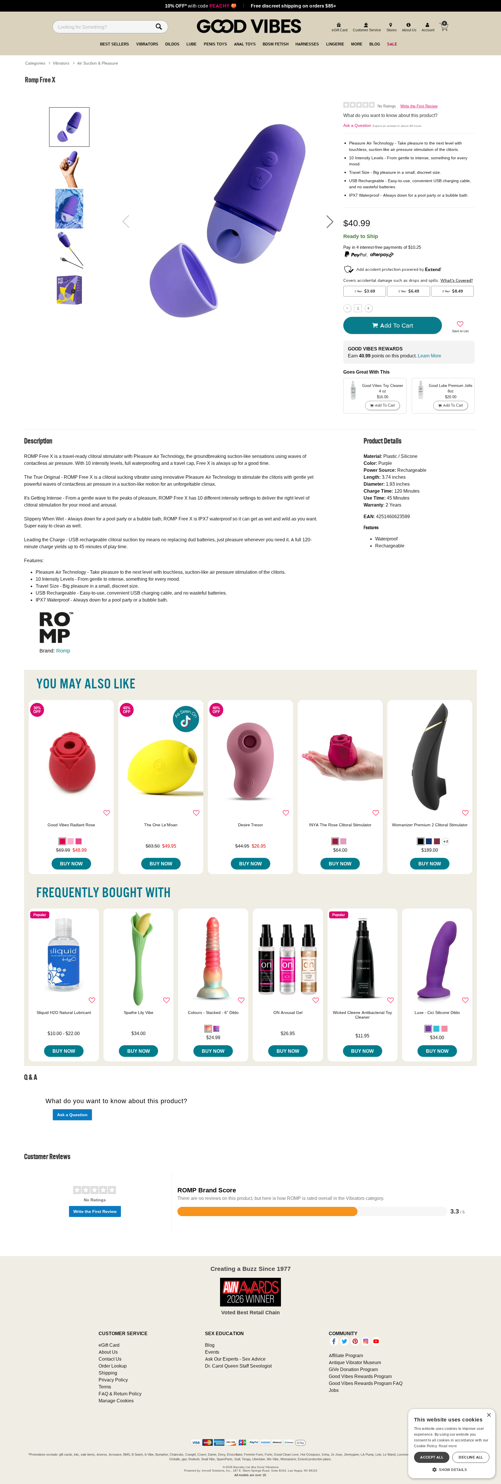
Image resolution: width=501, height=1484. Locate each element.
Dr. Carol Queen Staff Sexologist (238, 1366)
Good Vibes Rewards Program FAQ (365, 1383)
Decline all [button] (471, 1457)
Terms (105, 1387)
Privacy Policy (113, 1380)
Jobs (334, 1390)
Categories (35, 63)
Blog (210, 1345)
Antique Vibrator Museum (355, 1362)
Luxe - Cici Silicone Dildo (437, 1012)
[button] (330, 221)
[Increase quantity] (369, 308)
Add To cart (396, 325)
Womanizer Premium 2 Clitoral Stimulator (430, 824)
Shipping (108, 1373)
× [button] (489, 1415)
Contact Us (110, 1359)
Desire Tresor (250, 824)
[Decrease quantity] (347, 308)
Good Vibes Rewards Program (360, 1376)
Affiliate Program (346, 1355)
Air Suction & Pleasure (97, 63)
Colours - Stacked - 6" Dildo (213, 1012)
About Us (108, 1352)
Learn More (429, 356)
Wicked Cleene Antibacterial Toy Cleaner (362, 1015)
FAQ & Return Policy (120, 1394)
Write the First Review (419, 106)
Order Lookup (113, 1366)
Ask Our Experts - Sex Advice (235, 1359)
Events (212, 1352)
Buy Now (71, 864)
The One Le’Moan (160, 824)
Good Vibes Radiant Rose (71, 824)
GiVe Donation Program (353, 1369)
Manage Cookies (116, 1400)
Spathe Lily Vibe (138, 1012)
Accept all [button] (431, 1457)
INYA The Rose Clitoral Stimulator (340, 824)
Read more (448, 1446)
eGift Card (109, 1345)
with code (201, 6)
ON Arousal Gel (287, 1012)
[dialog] (451, 1443)
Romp (63, 650)
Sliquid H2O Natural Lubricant (64, 1012)
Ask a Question (357, 125)
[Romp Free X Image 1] (228, 221)
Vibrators (61, 63)
